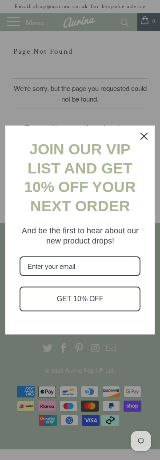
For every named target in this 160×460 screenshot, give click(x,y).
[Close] (144, 136)
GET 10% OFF (80, 299)
